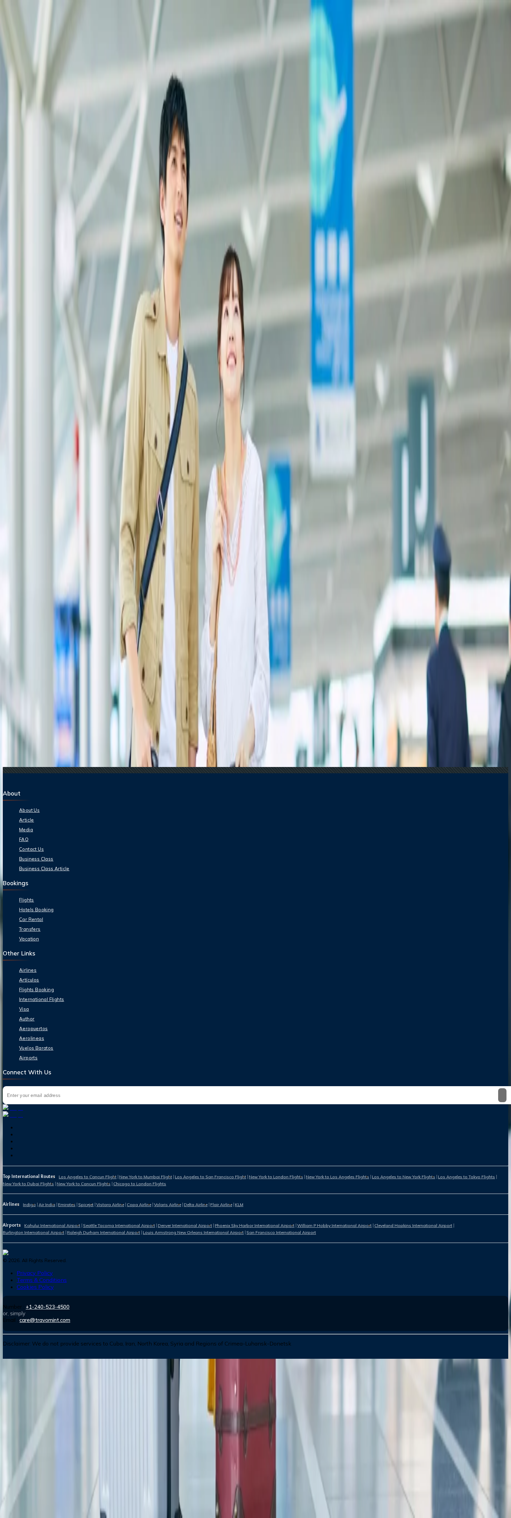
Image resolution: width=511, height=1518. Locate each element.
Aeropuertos (33, 1028)
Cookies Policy (35, 1286)
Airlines (27, 970)
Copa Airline (139, 1204)
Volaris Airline (167, 1204)
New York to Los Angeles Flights (337, 1176)
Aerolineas (31, 1038)
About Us (29, 810)
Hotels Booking (36, 909)
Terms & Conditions (42, 1279)
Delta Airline (196, 1204)
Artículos (29, 980)
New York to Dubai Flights (28, 1183)
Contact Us (31, 849)
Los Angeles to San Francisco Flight (210, 1176)
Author (26, 1019)
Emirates (66, 1204)
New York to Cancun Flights (84, 1183)
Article (26, 820)
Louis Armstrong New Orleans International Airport (193, 1232)
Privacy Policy (35, 1272)
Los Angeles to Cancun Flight (87, 1176)
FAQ (24, 839)
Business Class (36, 859)
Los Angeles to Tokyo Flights (466, 1176)
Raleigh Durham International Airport (103, 1232)
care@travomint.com (44, 1320)
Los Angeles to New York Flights (403, 1176)
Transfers (30, 929)
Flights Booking (36, 989)
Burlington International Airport (33, 1232)
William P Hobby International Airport (334, 1225)
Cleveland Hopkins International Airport (413, 1225)
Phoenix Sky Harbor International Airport (254, 1225)
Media (26, 829)
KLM (239, 1204)
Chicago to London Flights (139, 1183)
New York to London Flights (276, 1176)
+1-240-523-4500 (48, 1306)
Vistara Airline (110, 1204)
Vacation (29, 939)
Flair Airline (221, 1204)
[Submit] (502, 1095)
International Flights (41, 999)
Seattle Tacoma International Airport (119, 1225)
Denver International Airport (185, 1225)
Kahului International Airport (52, 1225)
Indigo (29, 1204)
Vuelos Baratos (36, 1048)
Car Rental (31, 919)
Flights (26, 900)
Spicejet (86, 1204)
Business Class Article (44, 868)
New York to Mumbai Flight (145, 1176)
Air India (47, 1204)
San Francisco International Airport (281, 1232)
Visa (24, 1009)
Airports (28, 1057)
